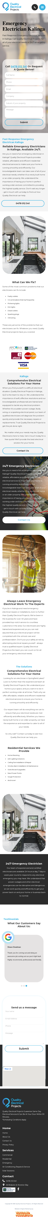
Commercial (7, 1155)
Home (5, 1133)
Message (9, 1033)
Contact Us (23, 450)
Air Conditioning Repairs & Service (16, 1167)
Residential (6, 1159)
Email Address (11, 1019)
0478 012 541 (19, 66)
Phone (8, 1026)
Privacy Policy (8, 1145)
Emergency (7, 1163)
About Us (6, 1137)
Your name (9, 1011)
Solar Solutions (8, 1171)
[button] (42, 7)
